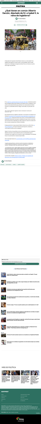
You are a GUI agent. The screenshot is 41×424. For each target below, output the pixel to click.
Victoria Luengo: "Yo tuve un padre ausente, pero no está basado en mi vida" (23, 304)
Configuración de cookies (25, 394)
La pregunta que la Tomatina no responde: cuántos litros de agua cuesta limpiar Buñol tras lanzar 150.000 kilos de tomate (23, 320)
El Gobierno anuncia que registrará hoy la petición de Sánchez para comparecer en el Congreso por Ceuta (21, 290)
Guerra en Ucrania (35, 0)
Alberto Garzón (21, 164)
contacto (3, 397)
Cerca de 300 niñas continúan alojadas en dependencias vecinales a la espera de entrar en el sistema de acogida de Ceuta (23, 312)
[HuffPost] (5, 391)
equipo (2, 394)
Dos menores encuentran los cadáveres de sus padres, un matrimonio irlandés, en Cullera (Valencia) (23, 297)
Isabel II (14, 164)
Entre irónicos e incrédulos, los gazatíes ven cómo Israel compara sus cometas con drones (23, 342)
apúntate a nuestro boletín (20, 263)
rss (1, 400)
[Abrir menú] (1, 3)
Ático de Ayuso (20, 0)
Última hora (37, 3)
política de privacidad (24, 399)
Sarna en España (8, 0)
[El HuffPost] (21, 3)
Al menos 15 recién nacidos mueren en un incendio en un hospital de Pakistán (23, 334)
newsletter (3, 399)
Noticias (2, 164)
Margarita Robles (26, 0)
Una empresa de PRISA (20, 418)
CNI (31, 0)
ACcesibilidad (22, 400)
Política (20, 6)
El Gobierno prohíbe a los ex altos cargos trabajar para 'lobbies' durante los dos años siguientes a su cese (23, 282)
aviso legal (22, 397)
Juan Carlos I (8, 164)
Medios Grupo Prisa (20, 421)
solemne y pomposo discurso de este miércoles (17, 102)
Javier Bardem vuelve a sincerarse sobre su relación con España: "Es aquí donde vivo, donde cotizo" (22, 275)
